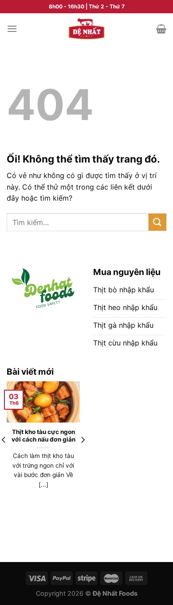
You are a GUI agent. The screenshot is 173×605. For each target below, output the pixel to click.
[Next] (82, 457)
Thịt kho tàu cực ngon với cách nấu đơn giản (43, 435)
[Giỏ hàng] (161, 29)
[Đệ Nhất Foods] (86, 29)
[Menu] (12, 28)
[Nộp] (157, 222)
